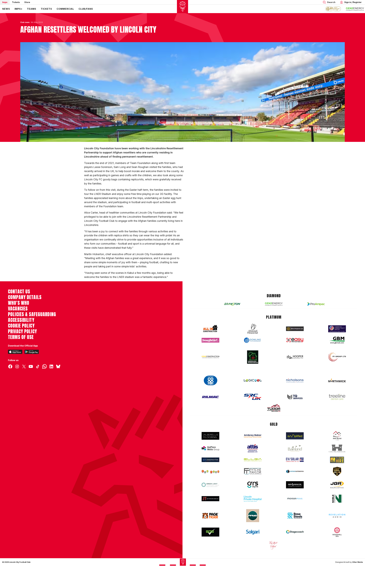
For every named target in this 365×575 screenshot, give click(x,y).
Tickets (16, 2)
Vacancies (18, 308)
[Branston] (231, 304)
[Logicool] (252, 380)
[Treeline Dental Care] (337, 397)
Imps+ (18, 8)
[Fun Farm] (210, 471)
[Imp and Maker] (295, 484)
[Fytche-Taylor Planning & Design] (252, 471)
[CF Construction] (210, 459)
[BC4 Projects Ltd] (295, 328)
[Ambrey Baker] (252, 436)
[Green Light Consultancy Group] (210, 485)
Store (27, 2)
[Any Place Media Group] (210, 448)
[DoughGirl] (210, 340)
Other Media (357, 562)
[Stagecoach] (295, 532)
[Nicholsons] (295, 380)
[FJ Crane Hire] (337, 460)
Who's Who (18, 303)
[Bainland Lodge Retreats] (295, 448)
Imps (4, 2)
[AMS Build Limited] (337, 436)
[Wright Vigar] (274, 545)
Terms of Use (21, 337)
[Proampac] (316, 304)
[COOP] (210, 380)
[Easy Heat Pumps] (295, 340)
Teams (31, 8)
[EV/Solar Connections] (295, 460)
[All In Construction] (210, 329)
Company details (24, 297)
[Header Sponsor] (355, 9)
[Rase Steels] (295, 515)
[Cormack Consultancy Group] (337, 328)
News (6, 8)
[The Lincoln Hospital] (252, 499)
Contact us (19, 291)
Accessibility (21, 320)
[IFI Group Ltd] (337, 356)
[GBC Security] (337, 471)
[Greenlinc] (252, 357)
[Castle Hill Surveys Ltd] (337, 448)
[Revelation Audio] (337, 516)
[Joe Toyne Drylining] (210, 498)
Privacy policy (22, 331)
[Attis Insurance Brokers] (252, 448)
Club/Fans (86, 8)
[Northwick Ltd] (337, 380)
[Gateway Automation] (295, 471)
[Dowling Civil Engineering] (252, 340)
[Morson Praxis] (295, 499)
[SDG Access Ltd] (210, 532)
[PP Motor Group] (252, 515)
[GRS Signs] (252, 485)
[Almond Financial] (252, 328)
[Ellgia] (252, 459)
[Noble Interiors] (337, 498)
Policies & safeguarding (32, 314)
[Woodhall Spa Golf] (337, 532)
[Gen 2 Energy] (274, 304)
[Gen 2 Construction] (210, 357)
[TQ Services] (295, 397)
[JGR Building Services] (337, 485)
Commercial (65, 8)
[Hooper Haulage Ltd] (295, 357)
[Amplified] (295, 436)
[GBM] (337, 340)
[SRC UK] (252, 397)
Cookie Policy (21, 325)
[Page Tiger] (210, 515)
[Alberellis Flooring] (210, 436)
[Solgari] (252, 532)
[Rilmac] (210, 397)
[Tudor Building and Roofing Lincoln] (274, 408)
